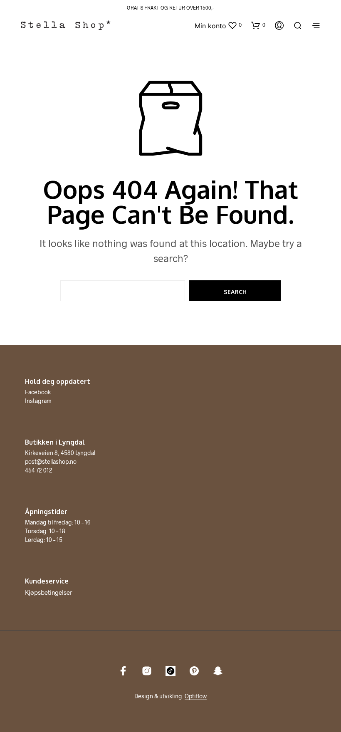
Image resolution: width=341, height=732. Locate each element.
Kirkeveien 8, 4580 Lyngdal (60, 452)
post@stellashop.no (51, 461)
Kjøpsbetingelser (48, 592)
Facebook (38, 392)
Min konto (210, 26)
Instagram (38, 400)
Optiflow (196, 696)
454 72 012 (38, 470)
